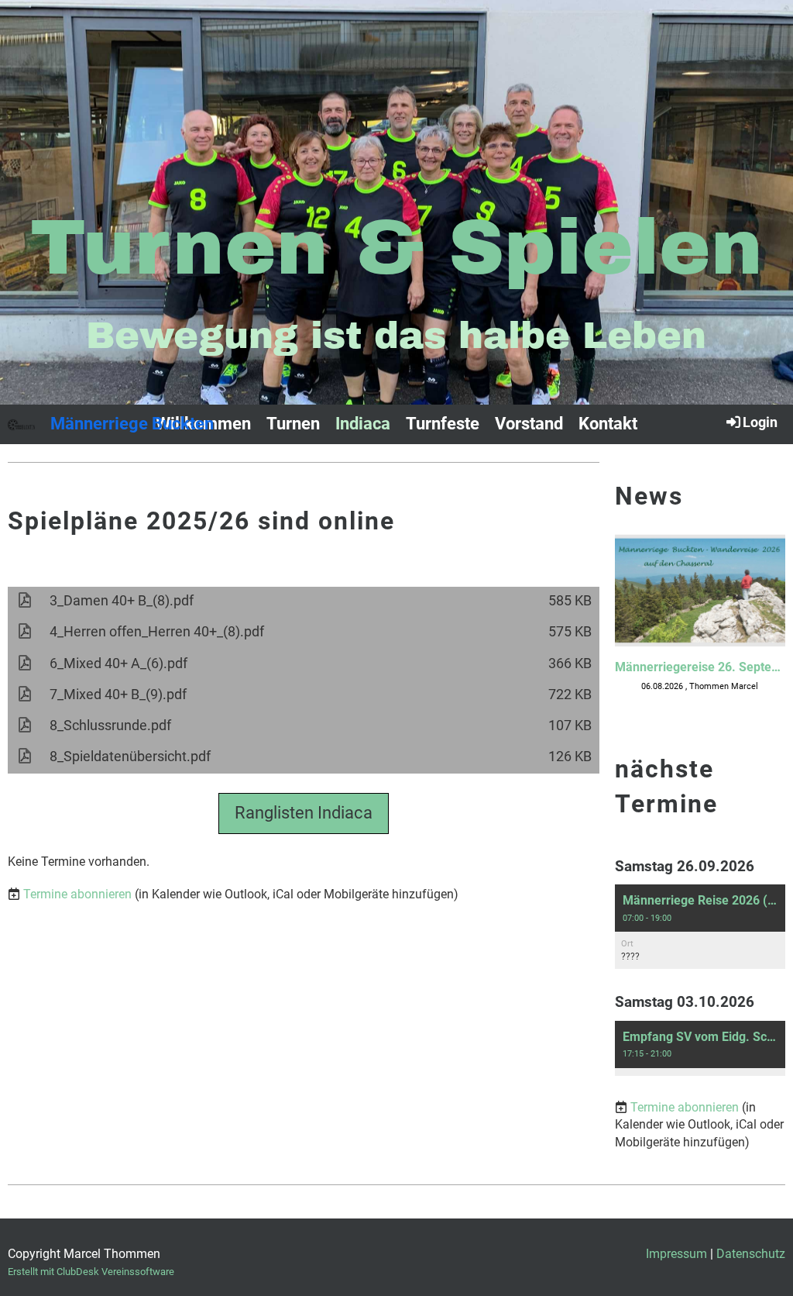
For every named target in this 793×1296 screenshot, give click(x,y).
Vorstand (529, 423)
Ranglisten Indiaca (303, 812)
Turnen (293, 423)
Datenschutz (750, 1253)
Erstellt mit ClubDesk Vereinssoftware (91, 1271)
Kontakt (607, 423)
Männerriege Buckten (132, 423)
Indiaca (362, 423)
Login (760, 422)
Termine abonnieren (77, 894)
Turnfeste (442, 423)
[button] (700, 926)
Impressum (676, 1253)
